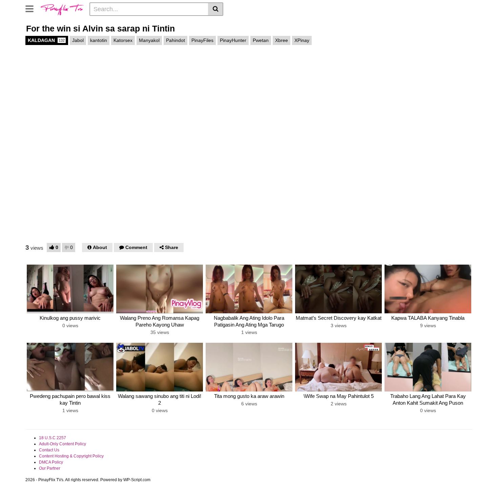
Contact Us (49, 450)
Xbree (281, 40)
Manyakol (149, 40)
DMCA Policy (51, 462)
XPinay (301, 40)
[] (215, 9)
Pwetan (261, 40)
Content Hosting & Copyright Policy (71, 456)
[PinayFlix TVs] (62, 9)
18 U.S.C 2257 (52, 437)
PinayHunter (233, 40)
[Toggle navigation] (32, 8)
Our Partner (49, 468)
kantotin (98, 40)
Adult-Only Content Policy (62, 444)
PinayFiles (202, 40)
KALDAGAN (46, 40)
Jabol (78, 40)
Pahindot (175, 40)
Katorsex (122, 40)
